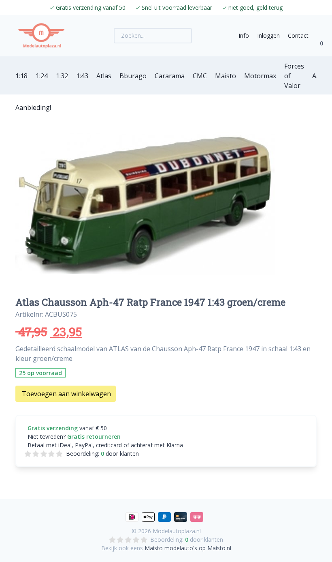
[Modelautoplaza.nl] (41, 35)
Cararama (170, 75)
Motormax (260, 75)
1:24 (42, 75)
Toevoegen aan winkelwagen (66, 393)
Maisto (225, 75)
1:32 (62, 75)
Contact (298, 35)
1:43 (82, 75)
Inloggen (268, 35)
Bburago (133, 75)
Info (243, 35)
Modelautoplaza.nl (177, 531)
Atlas (103, 75)
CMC (200, 75)
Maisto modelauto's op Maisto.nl (188, 548)
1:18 (21, 75)
